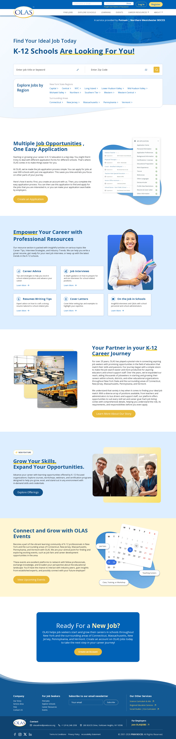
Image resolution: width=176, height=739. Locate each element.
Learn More (21, 285)
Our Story (17, 701)
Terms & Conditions (57, 734)
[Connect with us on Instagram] (20, 734)
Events (45, 710)
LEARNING (106, 12)
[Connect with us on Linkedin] (30, 734)
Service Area (18, 704)
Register (155, 4)
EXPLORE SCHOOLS (87, 12)
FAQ (15, 707)
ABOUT (157, 12)
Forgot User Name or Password (116, 7)
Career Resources (49, 707)
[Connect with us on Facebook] (14, 734)
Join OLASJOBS (139, 724)
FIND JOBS (68, 12)
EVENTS (119, 12)
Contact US (18, 710)
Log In (141, 4)
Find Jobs (46, 701)
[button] (157, 70)
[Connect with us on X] (25, 734)
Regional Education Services (141, 705)
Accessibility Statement (91, 734)
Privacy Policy (73, 734)
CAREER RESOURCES (137, 12)
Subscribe (111, 702)
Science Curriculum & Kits (140, 701)
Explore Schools (48, 704)
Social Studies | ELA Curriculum (143, 709)
